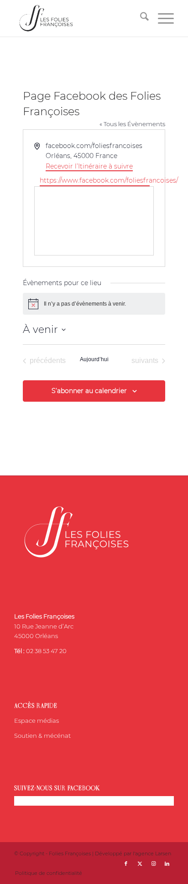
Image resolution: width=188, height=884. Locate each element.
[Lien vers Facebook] (126, 863)
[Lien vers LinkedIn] (167, 863)
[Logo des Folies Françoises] (78, 18)
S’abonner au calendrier (89, 391)
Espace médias (36, 720)
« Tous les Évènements (132, 124)
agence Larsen (153, 853)
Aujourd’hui (94, 359)
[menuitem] (140, 18)
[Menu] (161, 18)
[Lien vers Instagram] (153, 863)
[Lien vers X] (139, 863)
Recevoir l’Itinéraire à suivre (89, 166)
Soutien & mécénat (42, 735)
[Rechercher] (140, 18)
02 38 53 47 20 (46, 650)
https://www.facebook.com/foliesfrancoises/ (94, 180)
